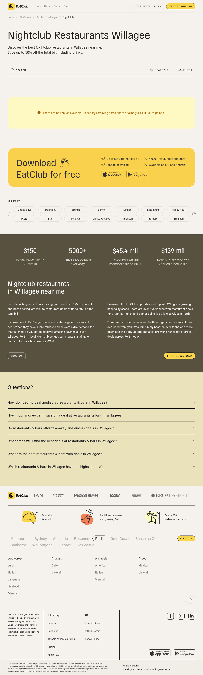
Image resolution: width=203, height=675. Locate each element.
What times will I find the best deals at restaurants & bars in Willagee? (62, 440)
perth (39, 17)
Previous (9, 214)
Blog (66, 6)
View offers (43, 6)
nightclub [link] (68, 17)
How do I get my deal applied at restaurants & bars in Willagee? (57, 402)
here (147, 113)
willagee (53, 17)
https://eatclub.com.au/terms (18, 666)
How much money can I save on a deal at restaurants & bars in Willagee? (64, 415)
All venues (25, 17)
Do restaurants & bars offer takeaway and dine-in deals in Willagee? (61, 428)
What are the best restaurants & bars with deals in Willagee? (55, 453)
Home (11, 17)
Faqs (57, 6)
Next (194, 214)
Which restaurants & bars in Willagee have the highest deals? (55, 466)
